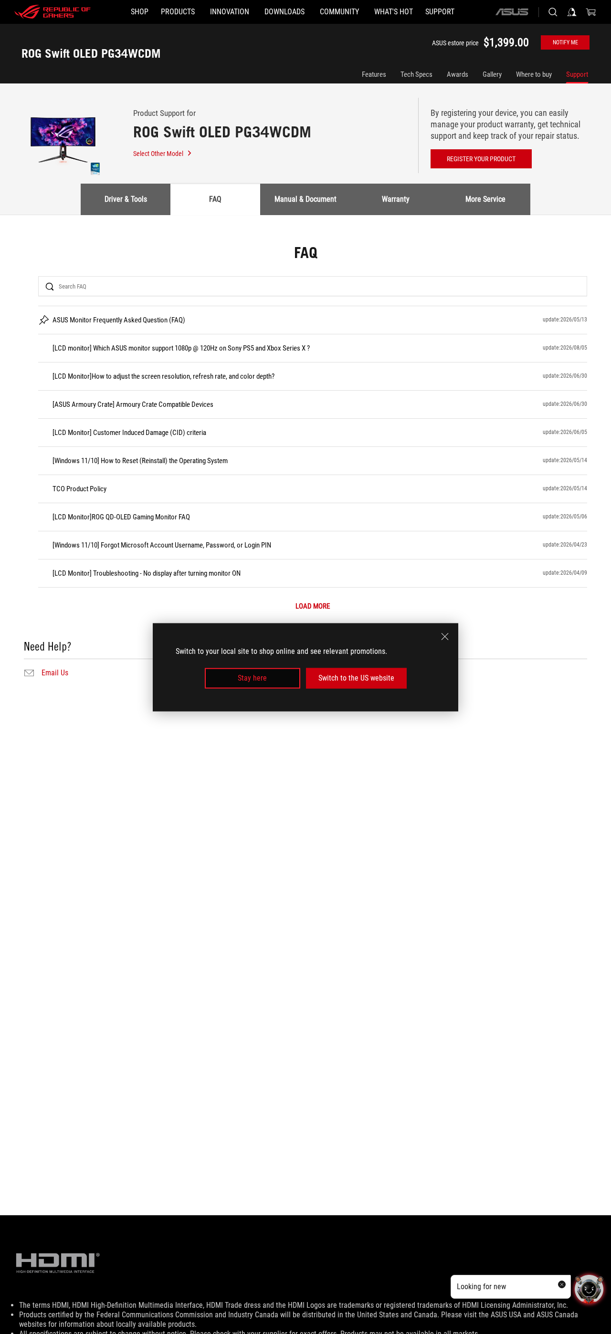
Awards (457, 74)
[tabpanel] (305, 462)
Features (374, 74)
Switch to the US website (356, 678)
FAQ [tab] (215, 199)
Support (577, 74)
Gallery (492, 74)
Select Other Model (158, 153)
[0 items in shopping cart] (591, 12)
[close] (445, 636)
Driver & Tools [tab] (126, 199)
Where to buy (534, 74)
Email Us (55, 673)
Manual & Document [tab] (305, 199)
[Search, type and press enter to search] (552, 12)
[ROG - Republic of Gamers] (52, 12)
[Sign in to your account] (572, 12)
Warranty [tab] (396, 199)
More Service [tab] (485, 199)
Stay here (252, 678)
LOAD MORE (312, 606)
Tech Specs (416, 74)
